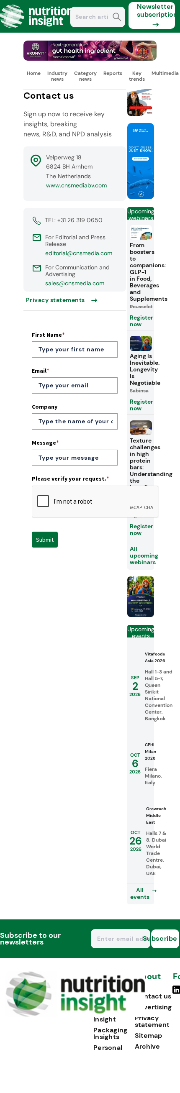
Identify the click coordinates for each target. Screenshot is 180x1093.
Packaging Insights (110, 1033)
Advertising (153, 1007)
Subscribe (164, 938)
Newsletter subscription (156, 10)
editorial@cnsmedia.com (78, 253)
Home (34, 73)
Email (40, 370)
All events (139, 893)
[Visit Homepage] (37, 30)
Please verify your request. (70, 478)
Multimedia (165, 73)
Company (44, 406)
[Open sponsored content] (90, 58)
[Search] (117, 18)
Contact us (153, 996)
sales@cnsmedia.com (74, 283)
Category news (85, 76)
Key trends (137, 76)
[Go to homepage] (75, 1015)
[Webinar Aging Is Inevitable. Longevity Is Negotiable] (140, 615)
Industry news (57, 76)
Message (45, 442)
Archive (147, 1046)
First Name (48, 334)
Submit (45, 539)
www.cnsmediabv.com (76, 185)
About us (148, 981)
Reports (112, 73)
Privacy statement (152, 1021)
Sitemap (148, 1035)
